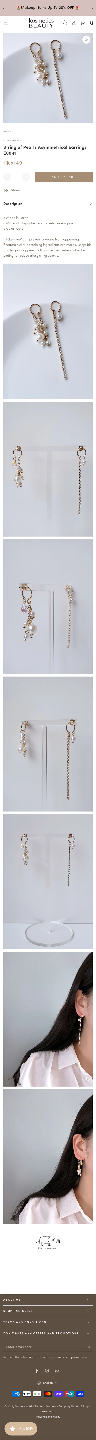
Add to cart (63, 177)
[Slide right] (92, 8)
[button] (64, 23)
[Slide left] (4, 8)
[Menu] (6, 23)
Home (7, 131)
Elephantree (12, 141)
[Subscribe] (90, 1347)
